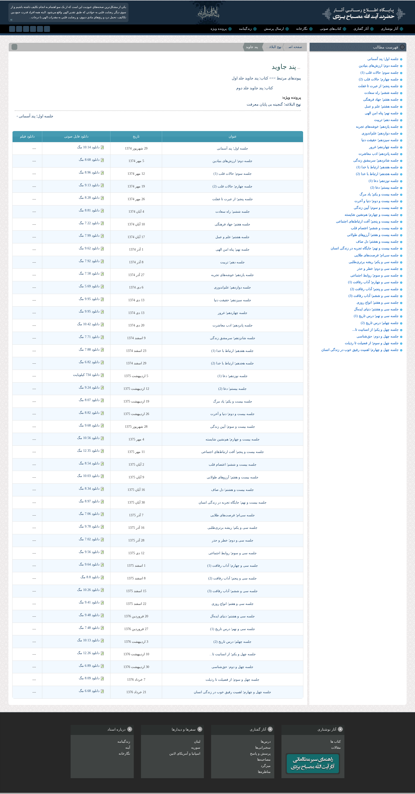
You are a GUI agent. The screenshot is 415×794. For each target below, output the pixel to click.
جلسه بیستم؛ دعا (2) (384, 187)
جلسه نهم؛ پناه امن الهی (382, 113)
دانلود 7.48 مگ (89, 628)
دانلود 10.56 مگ (88, 438)
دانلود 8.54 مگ (89, 463)
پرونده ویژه (219, 28)
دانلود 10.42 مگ (88, 324)
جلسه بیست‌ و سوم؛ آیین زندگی (376, 208)
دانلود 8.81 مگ (89, 210)
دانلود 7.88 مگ (89, 349)
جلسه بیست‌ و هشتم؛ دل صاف (377, 241)
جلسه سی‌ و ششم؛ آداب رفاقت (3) (373, 296)
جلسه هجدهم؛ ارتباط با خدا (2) (377, 174)
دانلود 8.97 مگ (89, 501)
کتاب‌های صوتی (330, 28)
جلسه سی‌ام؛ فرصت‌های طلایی (376, 255)
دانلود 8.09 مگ (89, 678)
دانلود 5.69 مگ (89, 286)
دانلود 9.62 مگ (89, 248)
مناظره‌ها (264, 772)
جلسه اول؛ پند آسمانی (383, 59)
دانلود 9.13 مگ (89, 185)
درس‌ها (266, 741)
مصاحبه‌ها (264, 759)
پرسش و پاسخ (260, 753)
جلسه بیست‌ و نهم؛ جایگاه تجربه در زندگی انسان (365, 248)
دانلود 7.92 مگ (89, 261)
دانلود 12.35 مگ (88, 450)
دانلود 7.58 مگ (89, 273)
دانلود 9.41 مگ (89, 602)
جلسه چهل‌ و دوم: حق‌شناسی (378, 336)
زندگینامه (245, 28)
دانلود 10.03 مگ (88, 476)
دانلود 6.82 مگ (89, 362)
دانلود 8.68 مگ (89, 160)
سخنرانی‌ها (263, 747)
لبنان (197, 741)
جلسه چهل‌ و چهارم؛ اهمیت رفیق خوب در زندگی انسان (360, 350)
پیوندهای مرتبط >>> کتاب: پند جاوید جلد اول (266, 78)
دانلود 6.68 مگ (89, 691)
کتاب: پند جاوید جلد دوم (254, 88)
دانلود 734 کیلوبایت (86, 375)
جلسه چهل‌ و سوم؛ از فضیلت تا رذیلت (372, 343)
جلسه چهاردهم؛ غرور (384, 147)
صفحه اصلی (293, 47)
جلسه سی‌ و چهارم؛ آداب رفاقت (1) (373, 282)
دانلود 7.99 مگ (89, 235)
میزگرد (266, 766)
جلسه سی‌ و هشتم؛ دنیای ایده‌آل (376, 309)
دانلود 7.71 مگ (89, 337)
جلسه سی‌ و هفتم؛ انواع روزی (378, 302)
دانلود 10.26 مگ (88, 590)
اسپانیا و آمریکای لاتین (184, 753)
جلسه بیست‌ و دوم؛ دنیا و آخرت (376, 201)
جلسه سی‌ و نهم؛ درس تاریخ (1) (376, 316)
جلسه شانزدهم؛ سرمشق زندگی (376, 160)
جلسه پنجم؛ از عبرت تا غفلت (378, 86)
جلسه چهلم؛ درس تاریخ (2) (380, 323)
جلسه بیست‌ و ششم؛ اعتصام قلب (375, 228)
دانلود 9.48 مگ (89, 615)
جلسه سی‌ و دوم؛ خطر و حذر (378, 269)
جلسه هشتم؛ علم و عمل (382, 106)
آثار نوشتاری (389, 28)
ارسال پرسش (274, 28)
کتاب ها (335, 741)
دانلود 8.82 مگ (89, 413)
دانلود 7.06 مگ (89, 514)
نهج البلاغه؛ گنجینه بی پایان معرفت (273, 47)
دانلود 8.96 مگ (89, 172)
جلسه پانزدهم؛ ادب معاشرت (379, 154)
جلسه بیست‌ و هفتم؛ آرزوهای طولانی (373, 235)
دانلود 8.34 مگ (89, 488)
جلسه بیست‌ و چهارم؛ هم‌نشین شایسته (372, 215)
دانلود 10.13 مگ (88, 640)
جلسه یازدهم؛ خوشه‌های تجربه (377, 126)
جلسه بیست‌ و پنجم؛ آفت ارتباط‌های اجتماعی (367, 221)
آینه (127, 747)
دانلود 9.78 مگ (89, 526)
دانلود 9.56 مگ (89, 552)
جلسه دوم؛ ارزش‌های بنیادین (379, 65)
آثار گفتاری (361, 28)
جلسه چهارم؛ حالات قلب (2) (379, 79)
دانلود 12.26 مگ (88, 653)
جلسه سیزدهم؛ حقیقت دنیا (380, 140)
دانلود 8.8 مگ (89, 577)
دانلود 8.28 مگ (89, 197)
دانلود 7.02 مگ (89, 539)
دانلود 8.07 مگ (89, 400)
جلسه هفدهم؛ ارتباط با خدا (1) (377, 167)
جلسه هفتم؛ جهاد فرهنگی (381, 99)
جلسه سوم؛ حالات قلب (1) (379, 72)
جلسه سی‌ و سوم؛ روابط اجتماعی (374, 275)
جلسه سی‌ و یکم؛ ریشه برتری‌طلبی (374, 262)
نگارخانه (302, 28)
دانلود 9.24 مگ (89, 387)
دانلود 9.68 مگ (89, 425)
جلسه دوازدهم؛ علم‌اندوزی (380, 133)
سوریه (195, 747)
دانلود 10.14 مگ (88, 147)
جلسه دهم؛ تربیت (386, 120)
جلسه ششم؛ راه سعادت (381, 93)
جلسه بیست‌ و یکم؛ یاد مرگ (379, 194)
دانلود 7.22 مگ (89, 223)
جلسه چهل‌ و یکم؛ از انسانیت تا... (375, 329)
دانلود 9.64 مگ (89, 564)
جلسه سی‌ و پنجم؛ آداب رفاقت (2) (374, 289)
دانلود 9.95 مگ (89, 299)
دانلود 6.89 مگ (89, 666)
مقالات (336, 747)
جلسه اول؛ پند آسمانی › (35, 116)
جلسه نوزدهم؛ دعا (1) (384, 181)
